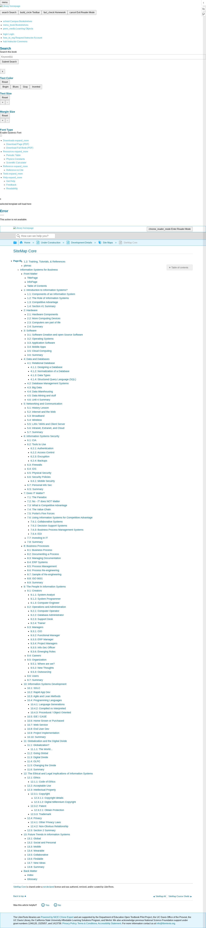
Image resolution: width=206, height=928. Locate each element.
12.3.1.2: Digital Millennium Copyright (55, 802)
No (59, 905)
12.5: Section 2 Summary (41, 830)
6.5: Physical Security (39, 472)
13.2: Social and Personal (41, 842)
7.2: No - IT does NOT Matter (43, 501)
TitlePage (32, 277)
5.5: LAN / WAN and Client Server (46, 424)
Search (18, 236)
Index (30, 875)
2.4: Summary (35, 326)
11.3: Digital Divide (37, 757)
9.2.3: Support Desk (42, 619)
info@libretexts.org (165, 923)
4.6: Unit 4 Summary (38, 399)
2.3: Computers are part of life (44, 322)
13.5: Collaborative (37, 854)
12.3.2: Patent (38, 806)
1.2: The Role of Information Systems (48, 298)
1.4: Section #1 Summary (41, 306)
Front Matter (30, 273)
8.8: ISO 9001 (35, 578)
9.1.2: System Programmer (46, 598)
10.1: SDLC (33, 688)
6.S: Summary (35, 489)
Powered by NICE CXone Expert (57, 917)
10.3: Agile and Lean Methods (44, 696)
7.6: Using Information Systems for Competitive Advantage (59, 517)
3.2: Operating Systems (40, 338)
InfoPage (32, 281)
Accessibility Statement (109, 923)
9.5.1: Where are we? (43, 663)
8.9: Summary (35, 582)
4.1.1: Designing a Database (46, 367)
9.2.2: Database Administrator (47, 615)
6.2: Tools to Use (36, 444)
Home (27, 242)
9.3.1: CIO (36, 631)
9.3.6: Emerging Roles (43, 651)
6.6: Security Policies (39, 477)
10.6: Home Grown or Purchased (45, 720)
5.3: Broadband (35, 415)
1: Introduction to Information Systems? (46, 290)
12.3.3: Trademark (41, 814)
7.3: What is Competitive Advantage (47, 505)
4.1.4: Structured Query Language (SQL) (53, 379)
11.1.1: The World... (42, 749)
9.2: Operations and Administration (46, 607)
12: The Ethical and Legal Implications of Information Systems (58, 773)
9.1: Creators (34, 590)
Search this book (8, 52)
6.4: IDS (31, 468)
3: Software (30, 330)
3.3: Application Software (41, 342)
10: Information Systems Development (45, 684)
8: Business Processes (36, 546)
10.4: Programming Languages (44, 700)
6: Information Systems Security (41, 436)
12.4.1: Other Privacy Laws (46, 822)
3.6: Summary (35, 355)
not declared (49, 887)
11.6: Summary (35, 769)
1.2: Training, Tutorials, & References (44, 261)
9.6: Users (33, 676)
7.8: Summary (35, 542)
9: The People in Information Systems (45, 586)
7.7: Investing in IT (37, 537)
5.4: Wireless (34, 420)
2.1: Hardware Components (42, 314)
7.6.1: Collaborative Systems (47, 521)
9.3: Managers (35, 627)
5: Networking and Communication (43, 403)
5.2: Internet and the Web (41, 411)
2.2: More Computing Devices (43, 318)
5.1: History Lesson (38, 407)
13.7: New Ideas (36, 862)
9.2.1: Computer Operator (45, 611)
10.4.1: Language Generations (48, 704)
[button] (11, 185)
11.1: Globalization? (38, 745)
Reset (5, 82)
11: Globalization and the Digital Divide (45, 741)
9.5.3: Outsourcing (41, 671)
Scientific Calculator (16, 162)
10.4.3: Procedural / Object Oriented (51, 712)
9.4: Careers (34, 655)
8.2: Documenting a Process (43, 554)
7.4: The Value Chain (39, 509)
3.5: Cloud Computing (39, 351)
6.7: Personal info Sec (39, 485)
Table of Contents (37, 286)
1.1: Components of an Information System (51, 294)
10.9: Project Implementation (43, 733)
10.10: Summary (36, 737)
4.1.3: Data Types (40, 375)
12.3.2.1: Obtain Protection (49, 810)
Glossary (32, 879)
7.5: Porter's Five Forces (41, 513)
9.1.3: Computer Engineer (45, 602)
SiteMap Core (19, 887)
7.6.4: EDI (36, 533)
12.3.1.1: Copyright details (48, 798)
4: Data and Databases (36, 359)
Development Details (82, 242)
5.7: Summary (35, 432)
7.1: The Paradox (37, 497)
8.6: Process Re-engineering (43, 570)
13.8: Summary (35, 867)
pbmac (27, 265)
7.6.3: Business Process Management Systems (57, 529)
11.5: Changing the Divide (41, 765)
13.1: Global (34, 838)
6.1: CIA (31, 440)
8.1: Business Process (39, 550)
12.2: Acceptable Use (39, 785)
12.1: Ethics (33, 777)
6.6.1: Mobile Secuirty (43, 481)
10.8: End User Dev (38, 728)
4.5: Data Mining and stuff (41, 395)
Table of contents (179, 267)
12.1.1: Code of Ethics (43, 781)
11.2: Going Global (37, 753)
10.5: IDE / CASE (37, 716)
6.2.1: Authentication (42, 448)
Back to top (18, 896)
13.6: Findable (35, 858)
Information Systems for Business (39, 269)
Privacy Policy (69, 923)
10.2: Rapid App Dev (38, 692)
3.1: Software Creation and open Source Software (55, 334)
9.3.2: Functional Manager (45, 635)
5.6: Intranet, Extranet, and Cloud (45, 428)
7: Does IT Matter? (34, 493)
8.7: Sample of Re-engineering (44, 574)
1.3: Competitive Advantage (42, 302)
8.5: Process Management (42, 566)
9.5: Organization (36, 659)
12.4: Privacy (34, 818)
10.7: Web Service (37, 724)
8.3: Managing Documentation (44, 558)
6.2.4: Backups (39, 460)
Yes (47, 905)
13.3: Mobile (34, 846)
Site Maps (107, 242)
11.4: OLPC (33, 761)
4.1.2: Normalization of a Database (50, 371)
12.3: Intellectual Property (41, 789)
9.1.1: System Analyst (43, 594)
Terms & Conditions (87, 923)
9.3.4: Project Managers (44, 643)
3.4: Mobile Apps (36, 346)
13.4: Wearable (35, 850)
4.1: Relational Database (41, 363)
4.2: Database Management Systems (48, 383)
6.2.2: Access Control (42, 452)
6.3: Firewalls (34, 464)
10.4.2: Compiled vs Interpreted (48, 708)
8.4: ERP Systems (37, 562)
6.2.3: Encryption (40, 456)
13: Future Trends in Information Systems (47, 834)
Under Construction (50, 242)
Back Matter (30, 871)
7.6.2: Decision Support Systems (49, 525)
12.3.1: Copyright (40, 793)
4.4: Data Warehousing (40, 391)
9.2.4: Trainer (38, 623)
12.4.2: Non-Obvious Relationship (49, 826)
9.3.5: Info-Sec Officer (43, 647)
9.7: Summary (35, 680)
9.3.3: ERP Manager (42, 639)
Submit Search (9, 61)
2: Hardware (30, 310)
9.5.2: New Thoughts (42, 667)
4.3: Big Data (34, 387)
